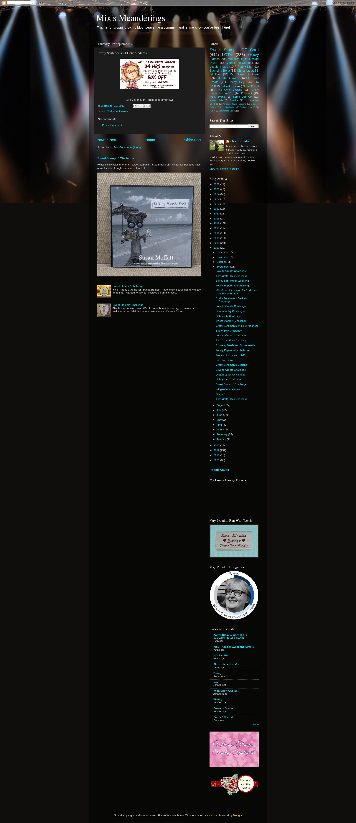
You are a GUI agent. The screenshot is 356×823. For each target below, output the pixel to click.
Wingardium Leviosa (228, 389)
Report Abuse (219, 469)
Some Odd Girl (242, 96)
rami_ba (212, 815)
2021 (217, 208)
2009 (217, 460)
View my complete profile (224, 168)
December (223, 252)
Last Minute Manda (227, 111)
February (222, 434)
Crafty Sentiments (117, 111)
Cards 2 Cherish (223, 717)
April (219, 424)
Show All (255, 725)
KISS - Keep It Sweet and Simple (233, 646)
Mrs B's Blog (221, 655)
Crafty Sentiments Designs (231, 364)
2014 (217, 243)
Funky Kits (245, 66)
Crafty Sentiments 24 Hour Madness (237, 325)
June (220, 415)
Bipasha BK (236, 100)
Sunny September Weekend (232, 280)
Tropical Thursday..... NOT (231, 355)
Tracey (217, 673)
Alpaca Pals (216, 100)
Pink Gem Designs (229, 89)
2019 (217, 218)
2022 (217, 204)
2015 (217, 238)
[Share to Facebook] (145, 106)
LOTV (227, 54)
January (222, 439)
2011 (217, 450)
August (221, 405)
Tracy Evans (217, 96)
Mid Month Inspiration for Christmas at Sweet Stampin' (237, 292)
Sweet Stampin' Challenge (115, 158)
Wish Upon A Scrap (225, 690)
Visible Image (219, 66)
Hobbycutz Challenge (228, 316)
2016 (217, 233)
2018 (217, 223)
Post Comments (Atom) (127, 147)
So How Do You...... (227, 360)
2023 (217, 199)
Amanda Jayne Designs (234, 104)
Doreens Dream (223, 708)
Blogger (237, 815)
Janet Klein (230, 86)
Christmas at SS (247, 107)
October (222, 261)
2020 (217, 213)
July (219, 410)
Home (150, 140)
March (221, 429)
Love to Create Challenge (231, 271)
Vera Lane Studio (238, 62)
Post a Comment (112, 125)
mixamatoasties (240, 141)
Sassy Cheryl (251, 86)
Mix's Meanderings (130, 17)
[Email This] (134, 106)
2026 (217, 184)
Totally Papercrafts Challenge (233, 285)
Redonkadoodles (227, 107)
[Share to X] (142, 106)
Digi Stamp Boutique (244, 74)
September (223, 266)
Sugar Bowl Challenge (229, 330)
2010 (217, 455)
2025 (217, 189)
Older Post (192, 140)
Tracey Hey (236, 82)
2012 (217, 445)
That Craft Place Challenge (232, 276)
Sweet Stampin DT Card (234, 49)
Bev (215, 682)
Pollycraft (246, 93)
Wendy (217, 699)
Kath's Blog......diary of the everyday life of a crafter (230, 636)
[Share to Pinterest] (149, 106)
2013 (217, 247)
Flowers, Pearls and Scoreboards (235, 345)
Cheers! (220, 394)
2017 (217, 228)
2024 (217, 194)
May (219, 419)
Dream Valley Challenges (230, 311)
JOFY (212, 111)
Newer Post (106, 140)
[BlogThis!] (138, 106)
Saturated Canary (227, 78)
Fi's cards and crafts (226, 664)
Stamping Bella (220, 70)
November (223, 257)
